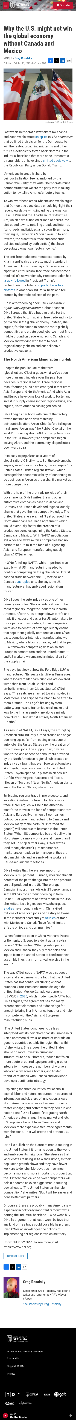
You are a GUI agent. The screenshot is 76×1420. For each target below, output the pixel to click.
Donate (65, 5)
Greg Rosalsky (23, 58)
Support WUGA (15, 1366)
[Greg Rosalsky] (11, 1287)
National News (15, 1255)
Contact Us (13, 1358)
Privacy (11, 1373)
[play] (5, 1415)
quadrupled (22, 582)
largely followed (15, 280)
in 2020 (22, 996)
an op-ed (41, 137)
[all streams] (71, 1415)
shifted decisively (55, 160)
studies (9, 908)
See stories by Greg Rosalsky (42, 1304)
